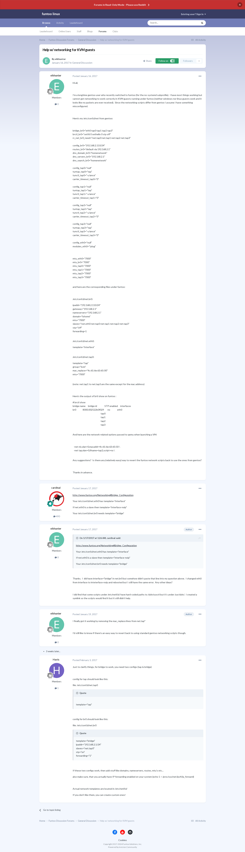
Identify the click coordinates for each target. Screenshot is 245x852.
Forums (102, 31)
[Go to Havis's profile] (56, 670)
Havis (56, 659)
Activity (60, 23)
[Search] (202, 23)
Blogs (90, 31)
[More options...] (200, 76)
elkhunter (60, 59)
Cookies (122, 840)
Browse (46, 23)
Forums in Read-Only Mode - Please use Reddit (120, 4)
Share (148, 61)
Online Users (64, 31)
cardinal (55, 487)
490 (58, 516)
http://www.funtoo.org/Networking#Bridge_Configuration (103, 495)
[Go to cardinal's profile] (56, 498)
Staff (79, 31)
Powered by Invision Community (122, 847)
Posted (85, 76)
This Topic (190, 23)
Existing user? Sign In (192, 14)
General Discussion (82, 62)
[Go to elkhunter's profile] (46, 61)
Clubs (115, 31)
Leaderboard (46, 31)
